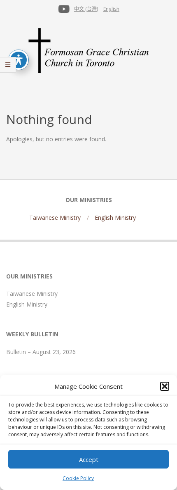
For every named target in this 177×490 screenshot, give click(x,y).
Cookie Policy (78, 478)
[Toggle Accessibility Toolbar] (18, 60)
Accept (88, 459)
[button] (165, 386)
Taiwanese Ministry (55, 217)
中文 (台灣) (86, 8)
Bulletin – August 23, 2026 (41, 352)
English (111, 8)
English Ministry (115, 217)
